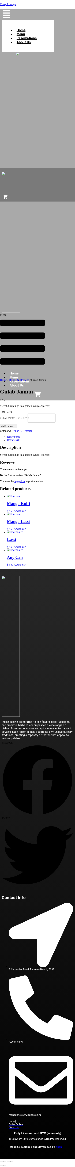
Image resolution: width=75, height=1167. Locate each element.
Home (3, 379)
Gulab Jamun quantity (13, 418)
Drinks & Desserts (19, 379)
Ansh (59, 1147)
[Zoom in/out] (1, 1161)
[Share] (8, 1161)
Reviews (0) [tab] (13, 439)
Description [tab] (13, 436)
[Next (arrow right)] (4, 1165)
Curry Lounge (8, 4)
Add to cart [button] (20, 510)
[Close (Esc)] (11, 1161)
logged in (19, 481)
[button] (6, 14)
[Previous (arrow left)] (1, 1165)
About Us (24, 42)
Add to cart (8, 426)
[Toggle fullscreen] (4, 1161)
